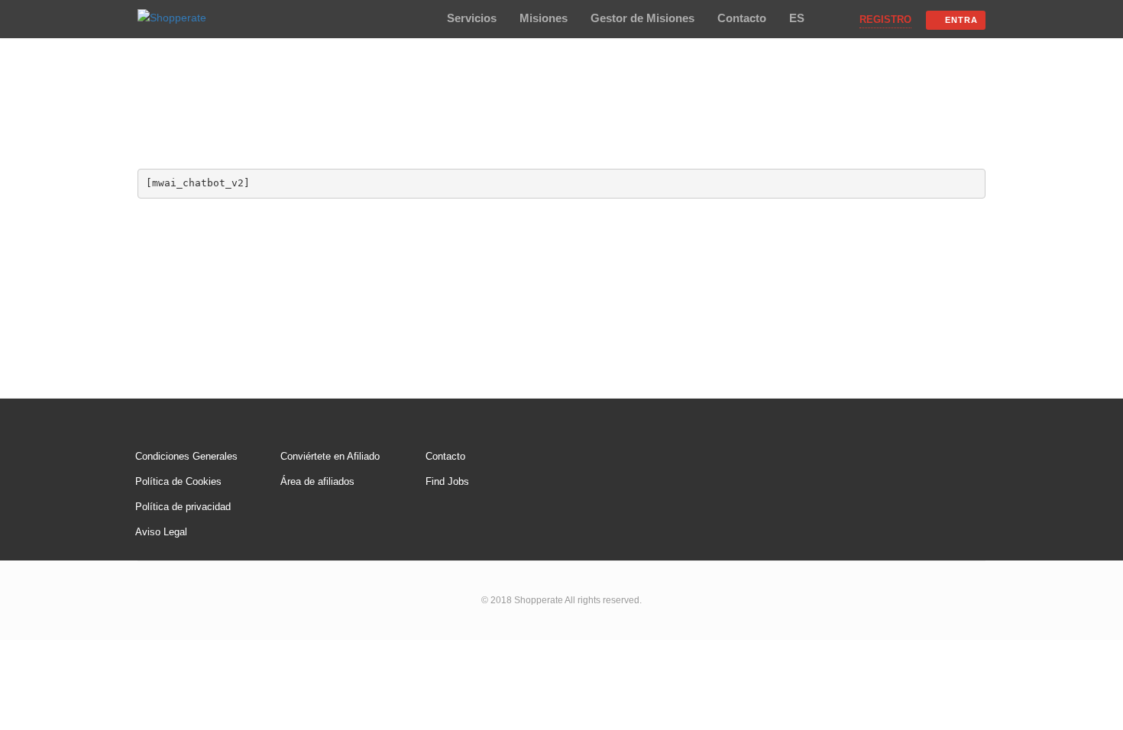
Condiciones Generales (186, 456)
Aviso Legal (161, 532)
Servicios (472, 17)
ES (796, 17)
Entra (961, 19)
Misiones (543, 17)
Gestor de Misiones (642, 17)
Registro (885, 19)
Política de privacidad (183, 506)
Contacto (741, 17)
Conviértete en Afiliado (330, 456)
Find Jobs (447, 481)
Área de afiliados (317, 481)
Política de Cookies (178, 481)
